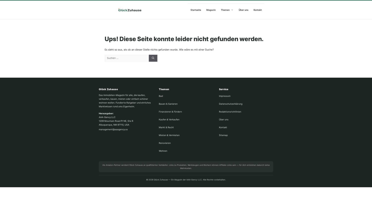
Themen (225, 10)
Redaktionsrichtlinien (230, 111)
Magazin (211, 10)
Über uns (243, 10)
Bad (161, 96)
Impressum (224, 96)
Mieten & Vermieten (169, 135)
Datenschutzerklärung (230, 103)
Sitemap (223, 135)
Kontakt (258, 10)
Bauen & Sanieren (168, 103)
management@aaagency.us (113, 129)
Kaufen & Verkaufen (169, 119)
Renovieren (165, 143)
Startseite (196, 10)
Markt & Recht (166, 127)
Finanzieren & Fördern (170, 111)
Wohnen (163, 150)
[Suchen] (153, 58)
